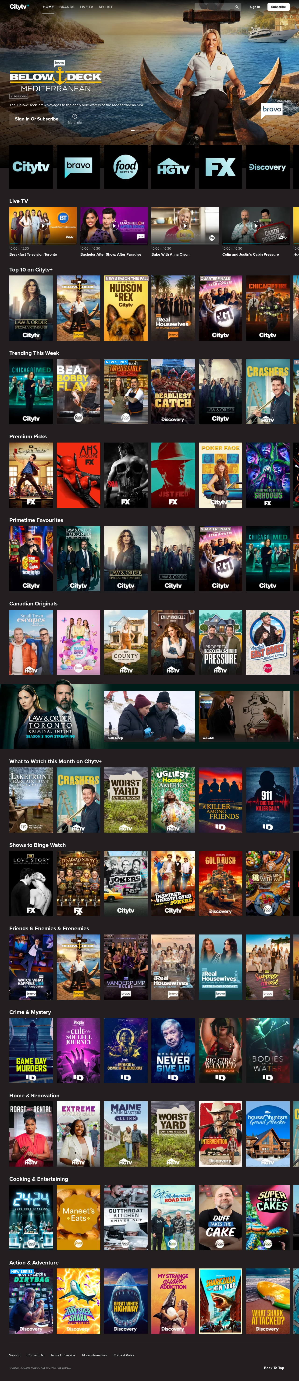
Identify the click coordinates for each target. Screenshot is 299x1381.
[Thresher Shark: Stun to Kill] (78, 1301)
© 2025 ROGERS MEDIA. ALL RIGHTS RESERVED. (40, 1368)
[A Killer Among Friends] (220, 800)
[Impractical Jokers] (126, 883)
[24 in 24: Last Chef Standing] (31, 1217)
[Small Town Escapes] (31, 642)
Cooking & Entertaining (38, 1179)
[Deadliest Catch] (173, 391)
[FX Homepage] (220, 167)
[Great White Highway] (126, 1301)
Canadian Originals (33, 603)
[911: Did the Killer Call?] (268, 800)
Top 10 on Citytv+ (31, 269)
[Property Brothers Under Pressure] (220, 642)
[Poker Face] (220, 475)
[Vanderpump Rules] (126, 967)
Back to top (274, 1368)
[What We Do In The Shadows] (268, 475)
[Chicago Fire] (268, 308)
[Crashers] (268, 391)
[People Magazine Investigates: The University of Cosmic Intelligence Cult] (126, 1050)
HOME (48, 7)
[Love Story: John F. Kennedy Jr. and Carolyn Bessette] (31, 883)
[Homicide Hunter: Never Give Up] (173, 1050)
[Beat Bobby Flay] (78, 391)
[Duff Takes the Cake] (220, 1217)
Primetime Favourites (36, 520)
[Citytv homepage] (31, 167)
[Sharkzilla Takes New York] (220, 1301)
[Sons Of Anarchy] (126, 475)
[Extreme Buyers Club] (78, 1134)
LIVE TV (86, 7)
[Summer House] (268, 967)
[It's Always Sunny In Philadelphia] (78, 883)
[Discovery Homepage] (268, 167)
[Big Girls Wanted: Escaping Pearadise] (220, 1050)
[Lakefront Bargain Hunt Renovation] (31, 800)
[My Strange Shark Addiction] (173, 1301)
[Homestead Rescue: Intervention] (220, 1134)
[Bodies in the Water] (268, 1050)
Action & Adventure (34, 1262)
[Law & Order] (220, 391)
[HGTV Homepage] (173, 167)
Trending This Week (34, 353)
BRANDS (67, 7)
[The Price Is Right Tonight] (31, 558)
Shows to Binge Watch (37, 845)
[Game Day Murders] (31, 1050)
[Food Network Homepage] (126, 167)
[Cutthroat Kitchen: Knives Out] (126, 1217)
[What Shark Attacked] (268, 1301)
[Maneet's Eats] (78, 1217)
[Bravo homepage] (78, 167)
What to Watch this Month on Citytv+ (55, 761)
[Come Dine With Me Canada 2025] (268, 883)
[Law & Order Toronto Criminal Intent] (78, 558)
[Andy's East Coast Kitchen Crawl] (268, 642)
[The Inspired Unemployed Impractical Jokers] (173, 883)
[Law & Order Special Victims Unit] (31, 308)
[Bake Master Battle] (78, 642)
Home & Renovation (34, 1095)
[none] (15, 1355)
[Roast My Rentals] (31, 1134)
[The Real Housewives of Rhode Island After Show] (220, 967)
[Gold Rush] (220, 883)
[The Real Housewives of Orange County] (173, 308)
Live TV (18, 201)
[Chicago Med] (31, 391)
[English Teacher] (31, 475)
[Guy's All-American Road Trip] (173, 1217)
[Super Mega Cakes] (268, 1217)
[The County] (126, 642)
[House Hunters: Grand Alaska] (268, 1134)
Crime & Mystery (30, 1012)
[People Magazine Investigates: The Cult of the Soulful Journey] (78, 1050)
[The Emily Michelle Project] (173, 642)
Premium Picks (28, 436)
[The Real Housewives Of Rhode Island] (173, 967)
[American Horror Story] (78, 475)
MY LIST (106, 7)
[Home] (19, 7)
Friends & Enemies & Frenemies (49, 928)
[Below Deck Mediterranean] (78, 308)
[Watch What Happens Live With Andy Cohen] (31, 967)
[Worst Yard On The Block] (126, 800)
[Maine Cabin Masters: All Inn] (126, 1134)
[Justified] (173, 475)
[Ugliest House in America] (173, 800)
